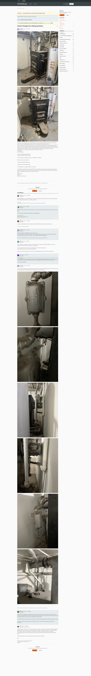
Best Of (61, 27)
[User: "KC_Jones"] (18, 207)
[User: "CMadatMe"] (18, 221)
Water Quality (67, 63)
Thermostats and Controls (67, 61)
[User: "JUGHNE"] (18, 242)
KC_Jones (21, 206)
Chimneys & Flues (67, 41)
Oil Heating (67, 50)
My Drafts (67, 25)
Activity (61, 21)
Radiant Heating (67, 56)
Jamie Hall (21, 195)
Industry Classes (67, 67)
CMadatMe (21, 220)
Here (22, 13)
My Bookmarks (67, 23)
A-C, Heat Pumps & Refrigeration (67, 35)
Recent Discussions (63, 20)
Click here (19, 19)
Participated (61, 28)
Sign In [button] (35, 190)
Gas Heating (67, 44)
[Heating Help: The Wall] (22, 4)
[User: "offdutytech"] (18, 29)
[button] (57, 26)
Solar (67, 57)
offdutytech (21, 28)
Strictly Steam (67, 59)
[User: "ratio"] (18, 255)
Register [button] (40, 190)
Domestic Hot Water (67, 43)
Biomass (67, 37)
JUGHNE (21, 241)
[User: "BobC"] (18, 626)
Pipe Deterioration (67, 52)
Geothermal (67, 46)
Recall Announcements (67, 70)
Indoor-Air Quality (67, 48)
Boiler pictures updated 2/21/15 (21, 217)
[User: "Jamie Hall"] (18, 196)
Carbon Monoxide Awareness (67, 39)
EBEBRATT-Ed (22, 611)
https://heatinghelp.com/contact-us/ (30, 16)
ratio (20, 254)
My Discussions (62, 24)
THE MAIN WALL (67, 33)
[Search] (64, 4)
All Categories (62, 19)
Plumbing (67, 54)
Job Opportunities (67, 69)
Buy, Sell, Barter (67, 65)
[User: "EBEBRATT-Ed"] (18, 612)
